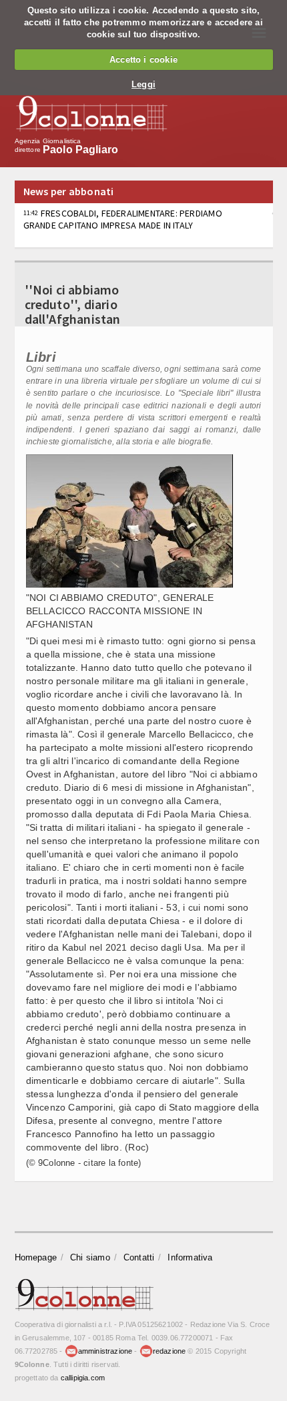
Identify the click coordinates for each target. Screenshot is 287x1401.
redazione (169, 1351)
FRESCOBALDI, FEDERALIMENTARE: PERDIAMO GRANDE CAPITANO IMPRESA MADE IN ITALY (122, 219)
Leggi (143, 84)
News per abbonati (68, 191)
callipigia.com (83, 1378)
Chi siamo (90, 1257)
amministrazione (105, 1351)
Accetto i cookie (143, 60)
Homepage (36, 1257)
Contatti (139, 1257)
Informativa (190, 1257)
